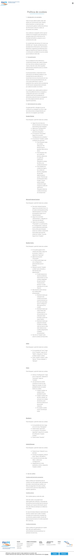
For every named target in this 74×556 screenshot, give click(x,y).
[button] (73, 3)
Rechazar (64, 553)
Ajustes (46, 554)
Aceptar (55, 553)
